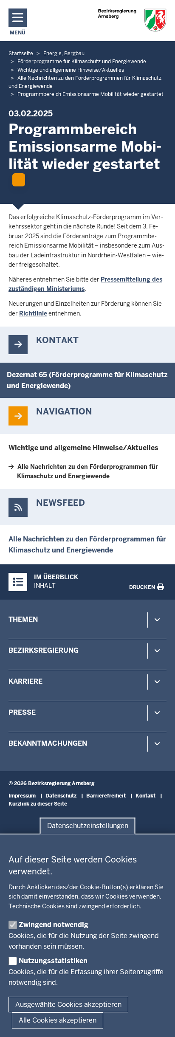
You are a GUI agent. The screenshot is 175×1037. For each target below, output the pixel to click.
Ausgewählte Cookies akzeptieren (68, 1004)
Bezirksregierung (43, 650)
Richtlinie (33, 313)
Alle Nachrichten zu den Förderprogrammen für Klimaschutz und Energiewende (87, 471)
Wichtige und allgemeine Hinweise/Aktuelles (83, 447)
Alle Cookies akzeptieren (57, 1020)
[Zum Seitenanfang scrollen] (158, 1021)
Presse (22, 712)
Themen (23, 619)
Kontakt (145, 795)
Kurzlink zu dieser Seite (37, 803)
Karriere (25, 681)
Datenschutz (60, 795)
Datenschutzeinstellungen (87, 825)
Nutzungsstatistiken (53, 960)
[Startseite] (132, 20)
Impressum (22, 795)
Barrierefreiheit (106, 795)
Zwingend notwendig (53, 924)
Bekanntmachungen (47, 743)
